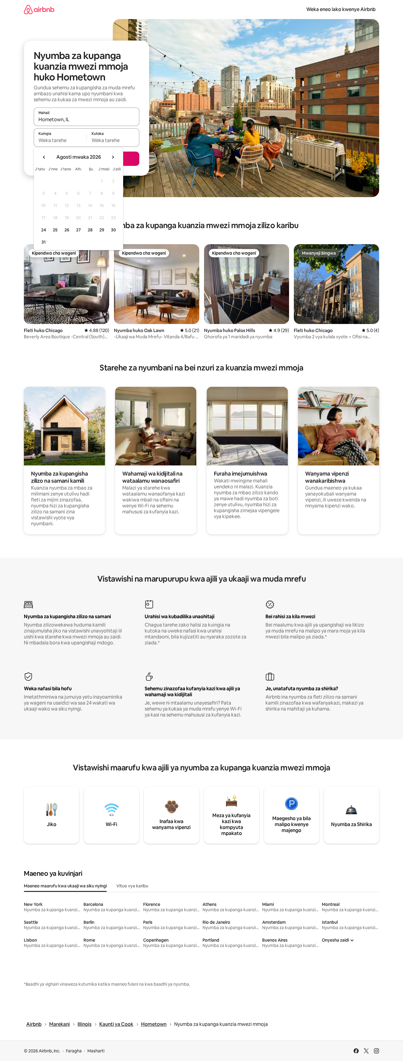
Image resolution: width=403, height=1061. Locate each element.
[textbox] (60, 140)
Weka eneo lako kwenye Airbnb (341, 9)
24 (43, 230)
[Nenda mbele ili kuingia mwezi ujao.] (113, 157)
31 (43, 242)
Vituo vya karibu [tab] (132, 886)
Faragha (74, 1051)
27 (78, 230)
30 (113, 230)
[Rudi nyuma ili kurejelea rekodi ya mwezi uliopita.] (44, 157)
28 (90, 230)
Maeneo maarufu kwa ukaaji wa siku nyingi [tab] (65, 886)
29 (101, 230)
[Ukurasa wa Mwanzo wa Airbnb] (39, 9)
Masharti (95, 1051)
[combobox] (86, 119)
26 (66, 230)
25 (55, 230)
